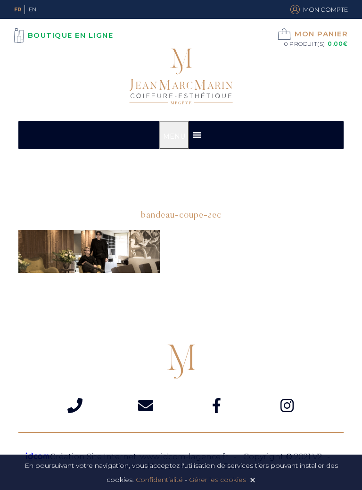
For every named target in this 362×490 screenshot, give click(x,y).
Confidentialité (159, 479)
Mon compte (325, 9)
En (32, 9)
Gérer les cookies (217, 479)
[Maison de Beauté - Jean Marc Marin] (181, 78)
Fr (17, 9)
